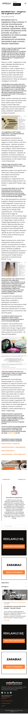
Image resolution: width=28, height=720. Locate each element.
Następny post (22, 479)
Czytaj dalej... (6, 620)
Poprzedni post (6, 479)
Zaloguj (15, 2)
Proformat (15, 711)
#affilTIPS (13, 602)
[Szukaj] (4, 526)
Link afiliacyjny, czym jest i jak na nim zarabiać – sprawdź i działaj (14, 607)
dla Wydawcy (20, 602)
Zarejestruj (17, 4)
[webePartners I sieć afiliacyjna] (6, 3)
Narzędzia (5, 604)
